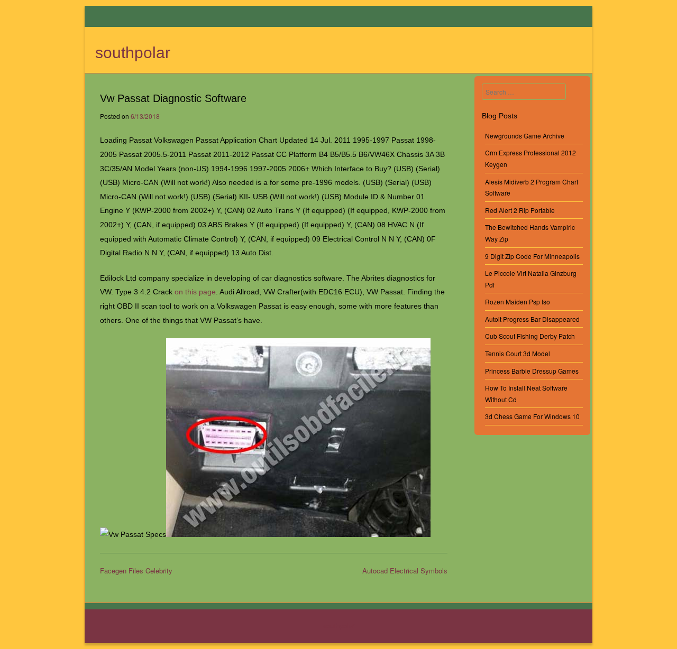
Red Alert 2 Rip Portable (520, 210)
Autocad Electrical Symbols (404, 570)
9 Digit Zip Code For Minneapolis (532, 256)
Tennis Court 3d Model (517, 353)
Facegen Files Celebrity (136, 570)
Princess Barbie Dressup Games (532, 370)
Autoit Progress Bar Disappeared (532, 318)
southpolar (132, 52)
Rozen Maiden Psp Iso (517, 301)
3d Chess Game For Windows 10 (532, 416)
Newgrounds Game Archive (524, 135)
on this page (195, 292)
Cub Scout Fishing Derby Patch (530, 335)
